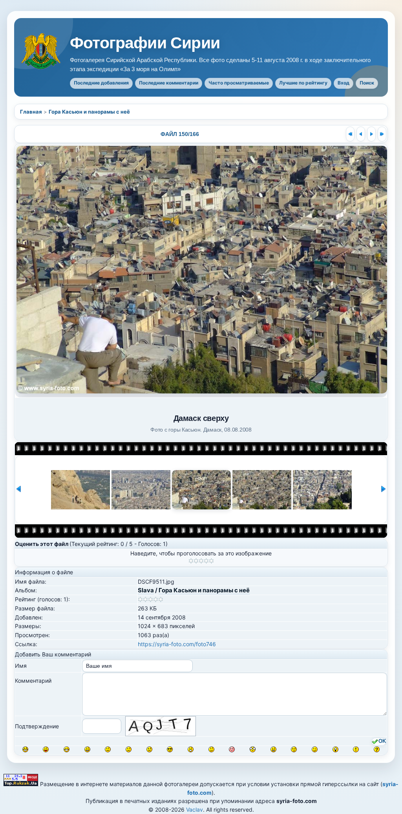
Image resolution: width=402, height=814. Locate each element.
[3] (201, 561)
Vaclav (194, 809)
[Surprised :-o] (191, 749)
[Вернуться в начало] (350, 134)
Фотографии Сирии (145, 43)
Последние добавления (101, 83)
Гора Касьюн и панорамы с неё (89, 111)
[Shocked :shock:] (253, 749)
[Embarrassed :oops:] (232, 749)
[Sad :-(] (129, 749)
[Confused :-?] (211, 749)
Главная (31, 111)
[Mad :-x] (273, 749)
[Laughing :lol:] (25, 749)
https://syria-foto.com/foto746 (177, 644)
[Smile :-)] (87, 749)
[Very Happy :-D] (66, 749)
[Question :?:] (377, 749)
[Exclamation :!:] (356, 749)
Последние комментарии (168, 83)
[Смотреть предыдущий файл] (360, 134)
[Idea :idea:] (335, 749)
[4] (206, 561)
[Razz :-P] (46, 749)
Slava (146, 590)
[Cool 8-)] (170, 749)
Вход (343, 83)
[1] (191, 561)
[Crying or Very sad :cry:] (149, 749)
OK (382, 741)
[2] (196, 561)
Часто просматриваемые (238, 83)
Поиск (367, 83)
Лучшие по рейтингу (303, 83)
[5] (211, 561)
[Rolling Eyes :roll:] (294, 749)
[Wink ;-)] (315, 749)
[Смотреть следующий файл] (371, 134)
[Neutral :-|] (108, 749)
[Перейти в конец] (382, 134)
